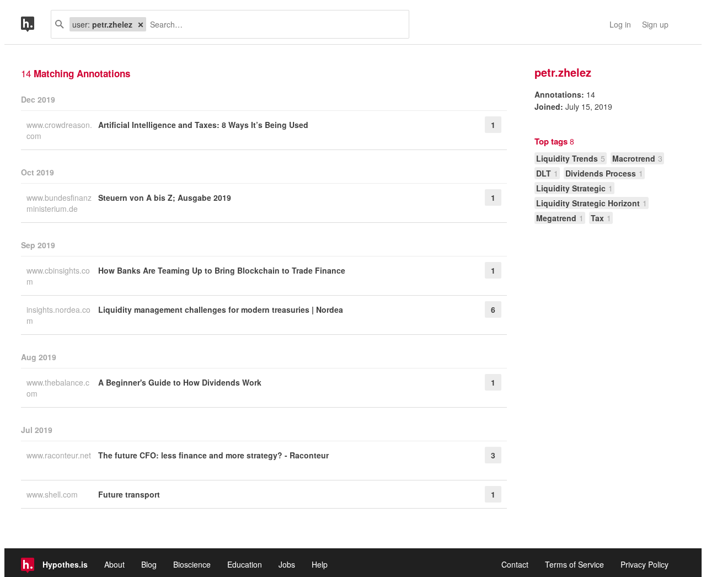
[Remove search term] (140, 24)
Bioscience (192, 564)
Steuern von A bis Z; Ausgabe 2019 (164, 197)
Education (244, 564)
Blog (149, 564)
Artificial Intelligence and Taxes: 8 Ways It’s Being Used (203, 124)
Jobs (287, 564)
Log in (620, 24)
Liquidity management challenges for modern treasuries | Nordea (220, 309)
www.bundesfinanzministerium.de (59, 203)
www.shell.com (53, 494)
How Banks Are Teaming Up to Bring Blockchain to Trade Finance (221, 270)
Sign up (655, 24)
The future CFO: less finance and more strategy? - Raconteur (213, 455)
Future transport (129, 494)
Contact (514, 564)
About (114, 564)
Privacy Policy (644, 564)
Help (320, 564)
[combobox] (273, 24)
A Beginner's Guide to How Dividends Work (179, 382)
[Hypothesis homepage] (36, 24)
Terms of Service (574, 564)
